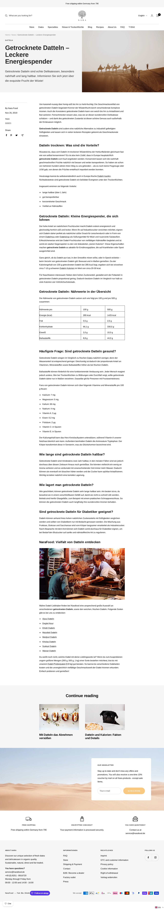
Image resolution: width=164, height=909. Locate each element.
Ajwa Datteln (48, 619)
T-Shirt (132, 27)
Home (7, 35)
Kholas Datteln (49, 642)
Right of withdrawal (109, 873)
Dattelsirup (65, 237)
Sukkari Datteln (49, 646)
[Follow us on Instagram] (155, 857)
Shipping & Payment (72, 864)
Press (65, 881)
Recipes (100, 27)
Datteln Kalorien (67, 268)
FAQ (122, 27)
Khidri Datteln (48, 628)
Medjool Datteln (49, 637)
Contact (66, 869)
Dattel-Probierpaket (56, 664)
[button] (159, 907)
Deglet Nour (47, 623)
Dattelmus (50, 237)
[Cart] (157, 15)
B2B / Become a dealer (73, 873)
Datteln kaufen (104, 176)
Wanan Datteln (49, 651)
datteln (9, 40)
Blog (90, 27)
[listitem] (6, 135)
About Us (112, 27)
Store (31, 27)
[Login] (152, 15)
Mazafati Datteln (49, 632)
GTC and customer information (114, 860)
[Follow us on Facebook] (148, 857)
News (14, 35)
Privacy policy (107, 864)
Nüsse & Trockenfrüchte (73, 27)
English (141, 15)
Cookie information (109, 869)
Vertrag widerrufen (109, 877)
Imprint (104, 856)
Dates (41, 27)
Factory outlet (69, 877)
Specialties (53, 27)
